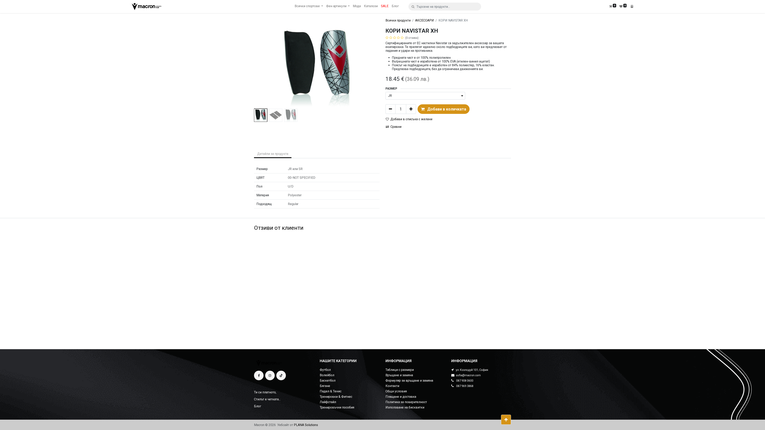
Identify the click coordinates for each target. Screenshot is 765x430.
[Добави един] (411, 109)
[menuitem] (356, 6)
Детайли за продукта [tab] (272, 154)
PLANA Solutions (306, 425)
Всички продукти (398, 20)
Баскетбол (327, 380)
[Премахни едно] (390, 109)
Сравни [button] (395, 127)
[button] (263, 67)
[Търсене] (413, 7)
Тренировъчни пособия (337, 407)
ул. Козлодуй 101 (467, 369)
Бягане (325, 386)
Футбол (325, 370)
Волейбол (327, 375)
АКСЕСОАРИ (424, 20)
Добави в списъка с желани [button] (411, 119)
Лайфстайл (328, 402)
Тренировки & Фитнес (336, 397)
